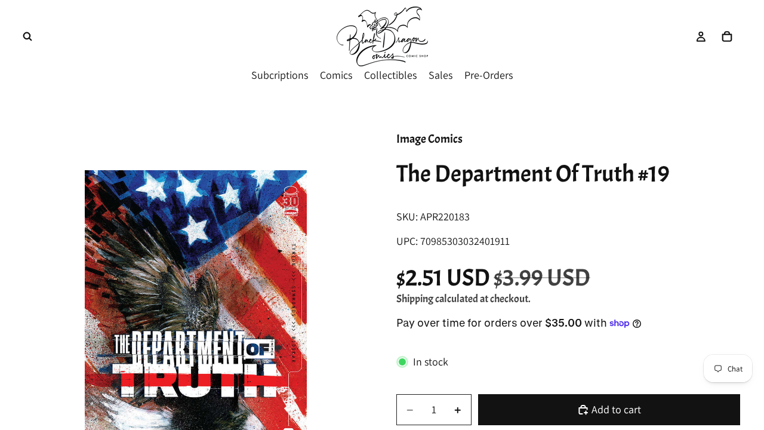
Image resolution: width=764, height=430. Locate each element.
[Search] (27, 36)
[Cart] (727, 36)
